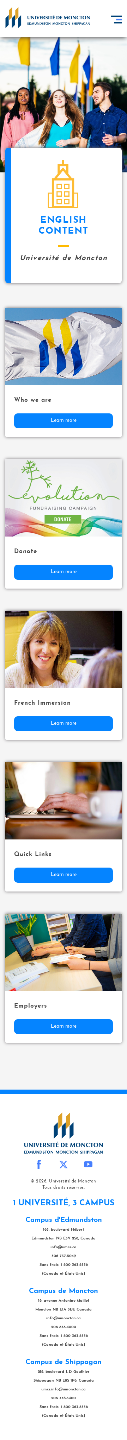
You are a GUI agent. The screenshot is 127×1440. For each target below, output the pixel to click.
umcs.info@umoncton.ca (63, 1389)
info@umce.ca (63, 1247)
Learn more (64, 420)
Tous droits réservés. (63, 1188)
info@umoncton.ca (63, 1318)
